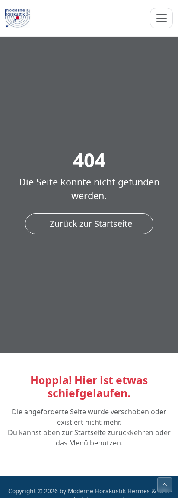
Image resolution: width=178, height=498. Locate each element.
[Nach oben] (164, 484)
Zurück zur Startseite (91, 223)
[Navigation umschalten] (161, 18)
